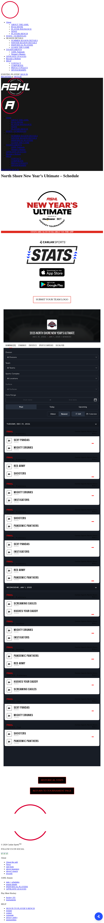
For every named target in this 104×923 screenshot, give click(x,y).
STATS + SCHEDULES (16, 36)
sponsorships (11, 920)
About (8, 22)
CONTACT (16, 63)
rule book (10, 867)
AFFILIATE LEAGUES (16, 56)
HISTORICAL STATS (52, 780)
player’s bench (12, 871)
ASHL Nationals (18, 52)
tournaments (11, 900)
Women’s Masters (18, 54)
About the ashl (12, 862)
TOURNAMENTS (14, 50)
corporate (10, 915)
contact (9, 913)
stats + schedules (12, 882)
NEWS (14, 31)
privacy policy (12, 917)
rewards (9, 873)
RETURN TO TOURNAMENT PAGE (52, 790)
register (9, 911)
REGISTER (6, 77)
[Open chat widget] (99, 916)
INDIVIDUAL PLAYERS (22, 45)
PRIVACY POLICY (19, 68)
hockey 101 (10, 897)
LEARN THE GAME (20, 47)
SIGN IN (24, 74)
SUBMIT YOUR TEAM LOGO (52, 299)
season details (11, 884)
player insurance (12, 869)
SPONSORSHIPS (18, 70)
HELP (8, 61)
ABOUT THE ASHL (20, 24)
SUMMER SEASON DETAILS (24, 40)
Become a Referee (13, 59)
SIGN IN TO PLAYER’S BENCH (20, 908)
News (8, 864)
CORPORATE (17, 65)
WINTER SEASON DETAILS (24, 43)
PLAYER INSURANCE (21, 29)
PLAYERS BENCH (19, 34)
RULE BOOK (17, 27)
